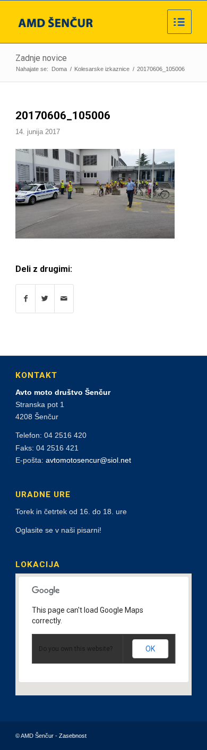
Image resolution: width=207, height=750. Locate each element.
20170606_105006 (62, 115)
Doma (59, 69)
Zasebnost (73, 736)
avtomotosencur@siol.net (88, 460)
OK (150, 649)
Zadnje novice (41, 58)
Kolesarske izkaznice (102, 69)
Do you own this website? (76, 648)
